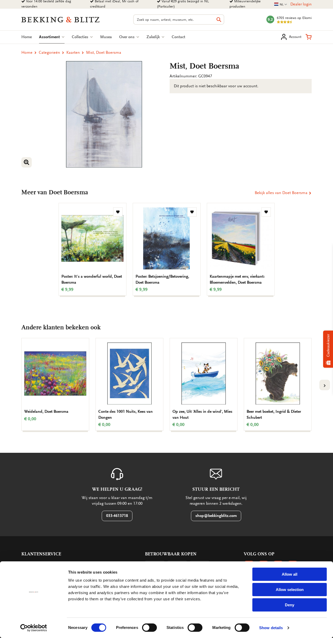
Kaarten (73, 52)
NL (280, 4)
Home (26, 37)
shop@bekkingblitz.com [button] (216, 515)
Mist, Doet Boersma (103, 52)
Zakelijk (153, 37)
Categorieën (49, 52)
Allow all (289, 574)
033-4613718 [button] (117, 515)
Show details (271, 628)
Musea (106, 37)
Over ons (127, 37)
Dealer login (301, 4)
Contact (178, 37)
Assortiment (52, 37)
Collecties (80, 37)
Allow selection (290, 589)
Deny (289, 605)
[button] (308, 37)
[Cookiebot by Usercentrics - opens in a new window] (33, 628)
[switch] (149, 627)
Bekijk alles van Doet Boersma (282, 192)
